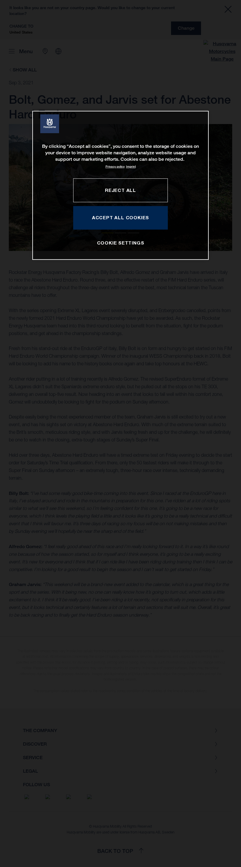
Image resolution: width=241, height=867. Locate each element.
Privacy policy (115, 166)
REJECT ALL (120, 190)
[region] (120, 185)
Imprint (131, 166)
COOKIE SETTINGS (120, 242)
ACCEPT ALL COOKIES (120, 217)
